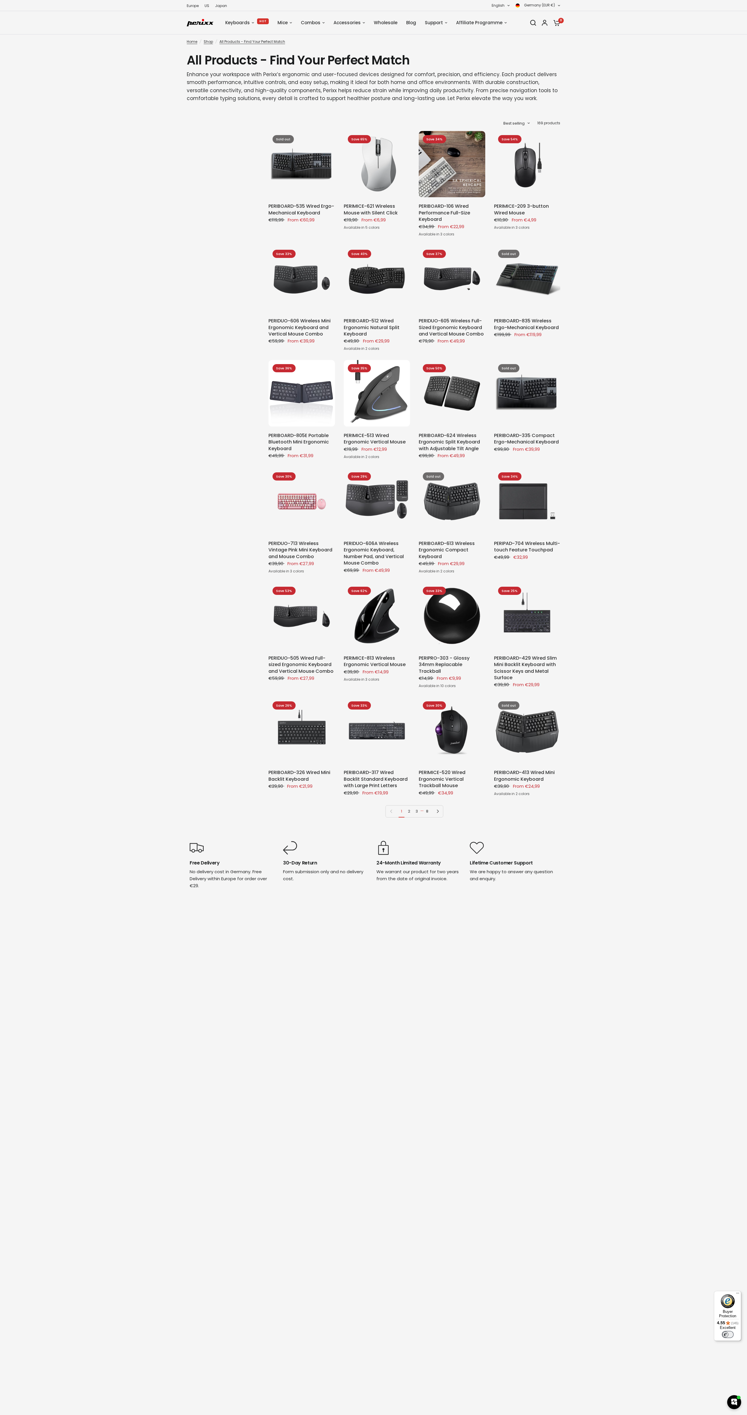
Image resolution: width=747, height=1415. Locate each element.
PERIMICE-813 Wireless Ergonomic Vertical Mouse (375, 661)
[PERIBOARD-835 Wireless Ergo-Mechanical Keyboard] (527, 279)
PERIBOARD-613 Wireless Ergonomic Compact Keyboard (447, 550)
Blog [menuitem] (411, 23)
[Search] (533, 22)
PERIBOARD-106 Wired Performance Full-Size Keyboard (444, 213)
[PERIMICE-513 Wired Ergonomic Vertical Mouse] (377, 393)
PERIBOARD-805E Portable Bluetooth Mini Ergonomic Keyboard (298, 442)
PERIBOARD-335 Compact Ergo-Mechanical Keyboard (526, 438)
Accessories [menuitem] (347, 23)
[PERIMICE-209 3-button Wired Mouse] (527, 164)
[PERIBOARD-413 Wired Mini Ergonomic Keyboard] (527, 730)
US (207, 5)
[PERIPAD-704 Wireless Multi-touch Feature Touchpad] (527, 501)
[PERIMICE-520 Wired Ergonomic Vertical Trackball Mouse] (452, 730)
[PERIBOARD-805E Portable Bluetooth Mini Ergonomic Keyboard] (301, 393)
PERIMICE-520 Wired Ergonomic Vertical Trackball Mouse (442, 779)
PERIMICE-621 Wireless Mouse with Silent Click (371, 209)
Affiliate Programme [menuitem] (479, 23)
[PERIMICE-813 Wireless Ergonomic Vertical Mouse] (377, 616)
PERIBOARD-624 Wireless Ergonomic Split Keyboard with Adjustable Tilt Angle (449, 442)
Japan (221, 5)
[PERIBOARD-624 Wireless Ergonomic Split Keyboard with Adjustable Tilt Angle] (452, 393)
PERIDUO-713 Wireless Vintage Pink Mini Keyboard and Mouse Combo (300, 550)
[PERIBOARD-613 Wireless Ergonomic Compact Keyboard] (452, 501)
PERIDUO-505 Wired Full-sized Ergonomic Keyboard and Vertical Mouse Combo (301, 665)
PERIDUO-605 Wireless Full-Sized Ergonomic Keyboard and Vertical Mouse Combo (451, 327)
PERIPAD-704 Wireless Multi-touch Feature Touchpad (527, 546)
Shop (208, 41)
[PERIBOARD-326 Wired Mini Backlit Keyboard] (301, 730)
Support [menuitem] (434, 23)
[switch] (728, 1334)
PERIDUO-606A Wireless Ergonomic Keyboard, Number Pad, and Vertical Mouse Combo (374, 553)
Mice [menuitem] (282, 23)
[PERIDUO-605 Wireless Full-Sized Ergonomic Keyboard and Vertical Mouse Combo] (452, 279)
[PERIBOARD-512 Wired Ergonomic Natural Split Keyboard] (377, 279)
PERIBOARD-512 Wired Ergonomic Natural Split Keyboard (371, 327)
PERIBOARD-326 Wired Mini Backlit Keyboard (299, 775)
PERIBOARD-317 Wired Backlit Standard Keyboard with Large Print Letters (376, 779)
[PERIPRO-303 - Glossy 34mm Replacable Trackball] (452, 616)
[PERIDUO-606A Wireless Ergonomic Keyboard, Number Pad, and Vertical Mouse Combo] (377, 501)
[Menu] (737, 1294)
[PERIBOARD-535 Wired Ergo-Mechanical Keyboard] (301, 164)
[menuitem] (194, 5)
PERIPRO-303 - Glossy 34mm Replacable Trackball (444, 665)
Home (192, 41)
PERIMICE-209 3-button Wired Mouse (521, 209)
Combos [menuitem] (310, 23)
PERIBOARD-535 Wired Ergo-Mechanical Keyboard (301, 209)
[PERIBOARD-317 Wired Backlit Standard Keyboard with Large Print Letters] (377, 730)
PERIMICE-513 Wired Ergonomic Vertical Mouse (375, 438)
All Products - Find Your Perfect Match (252, 41)
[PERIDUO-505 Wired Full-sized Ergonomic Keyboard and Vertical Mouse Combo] (301, 616)
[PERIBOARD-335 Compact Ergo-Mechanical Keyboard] (527, 393)
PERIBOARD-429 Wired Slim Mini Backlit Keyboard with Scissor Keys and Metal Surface (525, 668)
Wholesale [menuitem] (385, 23)
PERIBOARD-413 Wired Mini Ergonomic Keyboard (524, 775)
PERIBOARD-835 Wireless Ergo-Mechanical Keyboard (526, 324)
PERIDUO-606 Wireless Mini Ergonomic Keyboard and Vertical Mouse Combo (299, 327)
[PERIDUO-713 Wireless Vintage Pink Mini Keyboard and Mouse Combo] (301, 501)
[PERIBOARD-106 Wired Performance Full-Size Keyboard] (452, 164)
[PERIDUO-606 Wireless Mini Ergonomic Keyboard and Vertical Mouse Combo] (301, 279)
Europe (193, 5)
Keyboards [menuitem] (237, 23)
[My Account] (544, 22)
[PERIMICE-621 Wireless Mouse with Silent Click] (377, 164)
